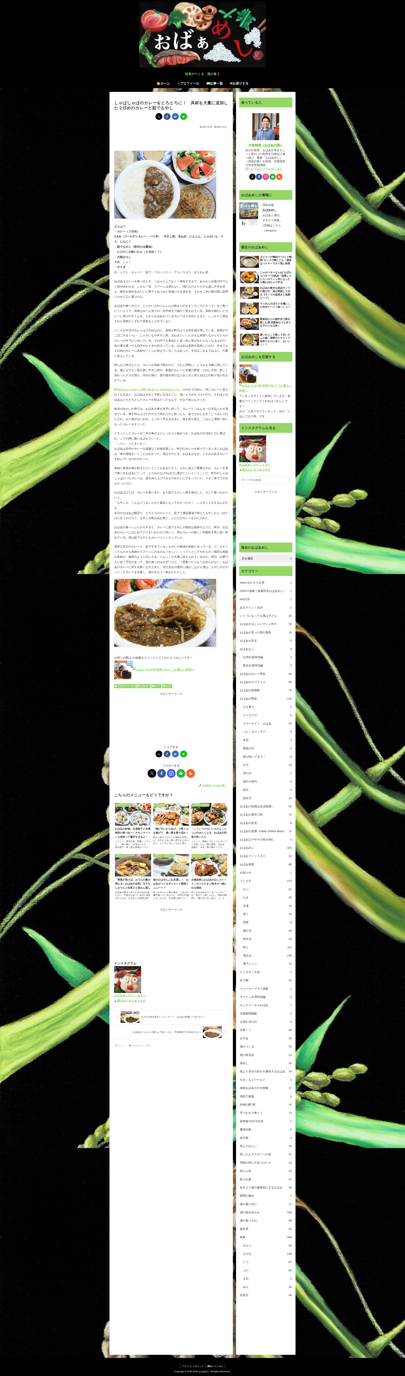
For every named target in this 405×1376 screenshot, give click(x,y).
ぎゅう (157, 686)
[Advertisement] (171, 139)
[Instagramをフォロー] (171, 773)
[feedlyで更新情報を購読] (181, 773)
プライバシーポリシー (193, 1366)
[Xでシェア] (159, 116)
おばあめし (145, 686)
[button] (289, 480)
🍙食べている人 (215, 1366)
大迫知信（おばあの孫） (265, 145)
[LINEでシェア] (183, 116)
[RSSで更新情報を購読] (190, 773)
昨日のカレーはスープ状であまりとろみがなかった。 (148, 389)
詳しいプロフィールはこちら (263, 168)
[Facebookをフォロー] (161, 773)
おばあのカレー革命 (126, 686)
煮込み (168, 686)
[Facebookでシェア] (167, 116)
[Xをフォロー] (152, 773)
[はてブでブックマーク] (175, 116)
